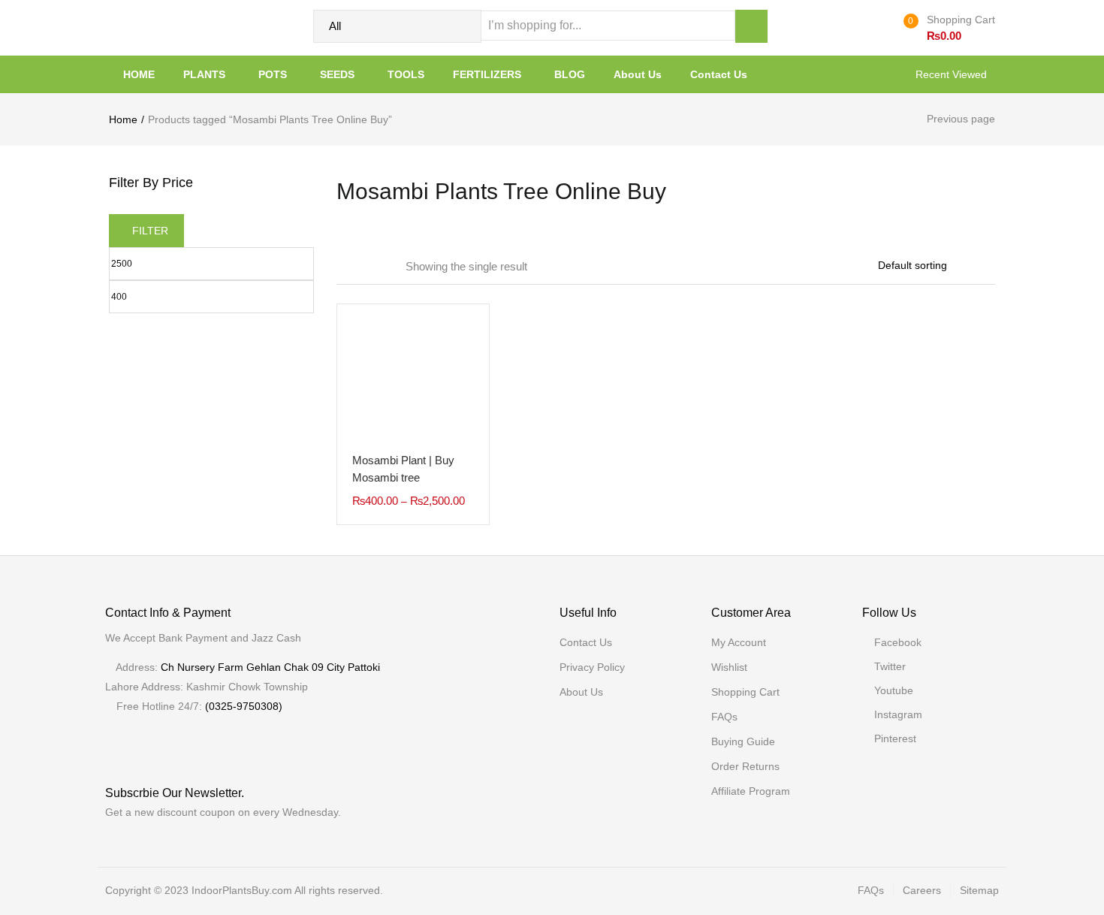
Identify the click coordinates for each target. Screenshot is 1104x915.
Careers (922, 890)
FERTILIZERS (488, 74)
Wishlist (729, 667)
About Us (638, 74)
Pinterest (895, 738)
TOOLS (406, 74)
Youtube (893, 690)
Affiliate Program (750, 791)
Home (123, 119)
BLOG (569, 74)
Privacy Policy (592, 667)
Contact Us (718, 74)
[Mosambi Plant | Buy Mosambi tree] (413, 379)
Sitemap (979, 890)
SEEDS (338, 74)
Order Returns (745, 766)
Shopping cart (745, 692)
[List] (384, 266)
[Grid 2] (362, 266)
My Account (738, 642)
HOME (139, 74)
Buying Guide (743, 741)
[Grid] (341, 266)
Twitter (890, 666)
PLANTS (205, 74)
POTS (274, 74)
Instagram (898, 714)
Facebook (898, 642)
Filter (150, 231)
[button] (946, 27)
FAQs (724, 717)
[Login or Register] (880, 27)
